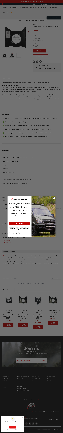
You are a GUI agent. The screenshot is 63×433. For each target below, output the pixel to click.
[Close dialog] (54, 198)
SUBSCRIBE (19, 223)
